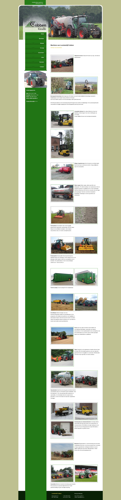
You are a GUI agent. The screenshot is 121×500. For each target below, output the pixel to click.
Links (42, 57)
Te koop (42, 48)
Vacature (41, 62)
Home (42, 34)
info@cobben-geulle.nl (37, 2)
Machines (41, 38)
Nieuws (42, 43)
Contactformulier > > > (31, 101)
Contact (42, 66)
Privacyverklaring (78, 493)
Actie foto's (41, 52)
